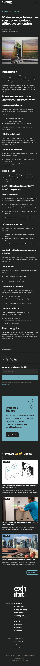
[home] (7, 2)
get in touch (12, 435)
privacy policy (5, 384)
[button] (35, 2)
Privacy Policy (20, 658)
